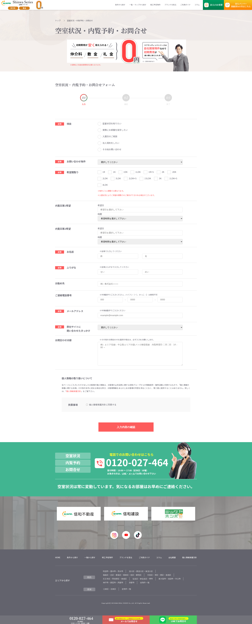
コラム (197, 4)
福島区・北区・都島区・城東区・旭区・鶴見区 (122, 575)
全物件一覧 (144, 582)
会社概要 (172, 557)
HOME (57, 557)
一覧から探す (89, 557)
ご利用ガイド (185, 4)
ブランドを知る (170, 4)
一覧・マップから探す (137, 4)
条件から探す (120, 4)
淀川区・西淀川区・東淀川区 (141, 571)
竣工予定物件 (155, 4)
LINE (124, 473)
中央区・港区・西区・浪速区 (159, 575)
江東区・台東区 (109, 589)
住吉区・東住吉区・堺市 (143, 578)
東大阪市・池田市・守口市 (170, 578)
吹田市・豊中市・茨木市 (113, 571)
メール (132, 473)
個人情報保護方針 (73, 391)
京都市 (131, 582)
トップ (58, 20)
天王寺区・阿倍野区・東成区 (115, 578)
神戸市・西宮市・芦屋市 (113, 582)
